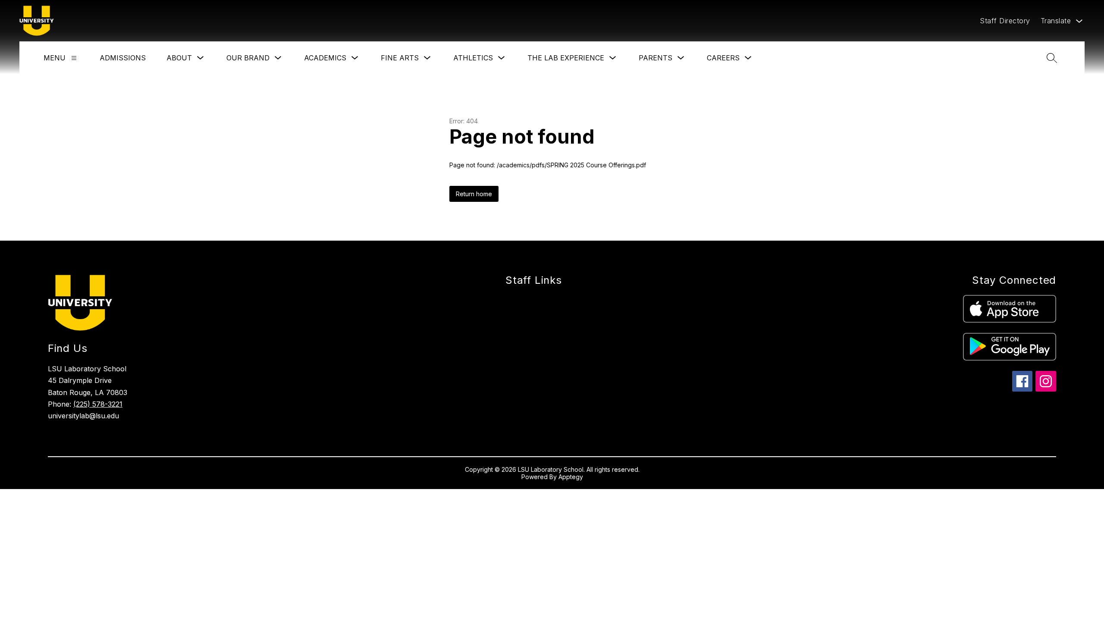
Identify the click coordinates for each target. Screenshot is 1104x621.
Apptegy (570, 476)
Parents (655, 57)
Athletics (473, 57)
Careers (723, 57)
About (179, 57)
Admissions (123, 57)
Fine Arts (400, 57)
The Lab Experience (565, 57)
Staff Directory (1005, 20)
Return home (474, 194)
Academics (325, 57)
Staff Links (533, 280)
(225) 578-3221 (97, 404)
